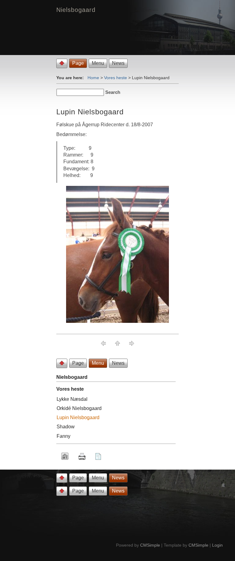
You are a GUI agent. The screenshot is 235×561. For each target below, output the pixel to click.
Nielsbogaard (72, 377)
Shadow (66, 426)
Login (217, 545)
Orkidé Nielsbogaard (79, 408)
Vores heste (115, 77)
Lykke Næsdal (72, 399)
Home (93, 77)
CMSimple (150, 545)
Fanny (63, 436)
